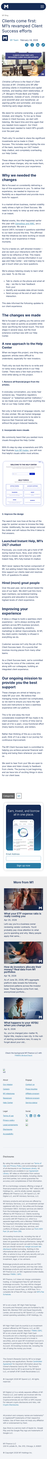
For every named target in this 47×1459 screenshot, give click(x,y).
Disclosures (7, 1129)
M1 (19, 796)
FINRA (13, 1274)
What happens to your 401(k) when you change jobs (21, 1024)
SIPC (19, 1274)
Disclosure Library (29, 1168)
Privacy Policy (16, 1166)
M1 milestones (9, 1093)
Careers (6, 1089)
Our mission (8, 1084)
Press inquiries (31, 1089)
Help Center (8, 1102)
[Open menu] (42, 6)
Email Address (13, 854)
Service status (31, 1102)
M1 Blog (5, 15)
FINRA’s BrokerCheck (23, 1055)
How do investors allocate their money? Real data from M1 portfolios (22, 969)
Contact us (30, 1084)
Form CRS (17, 1231)
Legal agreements (10, 1125)
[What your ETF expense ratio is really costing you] (23, 899)
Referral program (32, 1098)
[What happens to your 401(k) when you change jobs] (23, 1008)
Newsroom (7, 1098)
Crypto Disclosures (10, 1405)
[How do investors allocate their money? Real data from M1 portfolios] (23, 953)
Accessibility (8, 1134)
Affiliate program (32, 1093)
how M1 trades (21, 450)
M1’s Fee (40, 1292)
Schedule (7, 1294)
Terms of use (8, 1116)
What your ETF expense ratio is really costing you (22, 915)
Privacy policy (9, 1120)
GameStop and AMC (24, 223)
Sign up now (23, 865)
